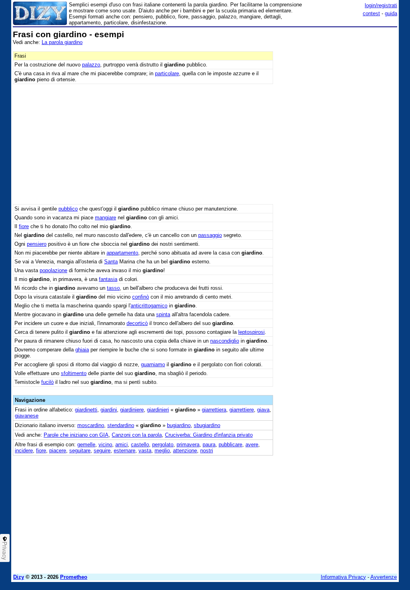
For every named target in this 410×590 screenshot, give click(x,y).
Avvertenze (383, 577)
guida (391, 13)
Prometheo (73, 577)
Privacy (5, 551)
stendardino (120, 425)
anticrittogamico (149, 306)
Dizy (18, 577)
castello (140, 444)
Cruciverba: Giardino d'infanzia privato (209, 435)
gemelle (86, 444)
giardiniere (132, 410)
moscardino (90, 425)
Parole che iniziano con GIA (76, 435)
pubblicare (230, 444)
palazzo (91, 65)
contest (371, 13)
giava (263, 410)
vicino (105, 444)
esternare (124, 451)
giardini (108, 410)
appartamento (122, 253)
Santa (111, 262)
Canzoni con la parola (137, 435)
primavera (188, 444)
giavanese (26, 416)
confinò (140, 297)
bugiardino (179, 425)
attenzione (185, 451)
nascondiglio (224, 341)
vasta (145, 451)
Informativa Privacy (343, 577)
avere (251, 444)
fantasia (108, 279)
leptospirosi (251, 332)
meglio (162, 451)
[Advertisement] (337, 80)
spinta (163, 314)
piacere (57, 451)
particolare (167, 73)
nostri (206, 451)
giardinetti (86, 410)
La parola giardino (62, 42)
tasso (113, 288)
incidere (24, 451)
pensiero (36, 244)
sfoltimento (73, 373)
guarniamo (153, 364)
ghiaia (82, 350)
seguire (102, 451)
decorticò (137, 323)
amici (121, 444)
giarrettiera (214, 410)
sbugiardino (207, 425)
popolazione (53, 270)
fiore (24, 226)
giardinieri (158, 410)
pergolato (162, 444)
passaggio (210, 235)
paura (209, 444)
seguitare (79, 451)
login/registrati (381, 5)
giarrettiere (241, 410)
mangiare (105, 218)
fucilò (47, 382)
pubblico (68, 209)
